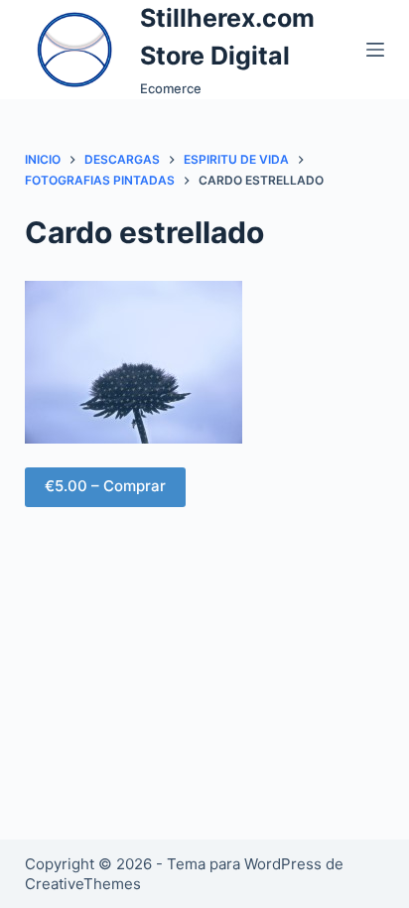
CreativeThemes (83, 883)
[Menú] (375, 50)
